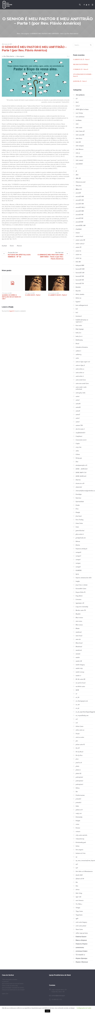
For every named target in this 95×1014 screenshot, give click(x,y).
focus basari (79, 516)
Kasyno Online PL (81, 592)
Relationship (79, 817)
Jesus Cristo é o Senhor (81, 585)
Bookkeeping (79, 340)
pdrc (77, 741)
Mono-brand (79, 643)
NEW (77, 690)
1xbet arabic (79, 128)
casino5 (77, 422)
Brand (77, 344)
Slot (77, 882)
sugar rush (78, 897)
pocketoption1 (79, 777)
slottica (77, 890)
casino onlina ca (80, 369)
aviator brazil (79, 236)
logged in (11, 311)
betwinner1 (79, 316)
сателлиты (80, 948)
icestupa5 (78, 560)
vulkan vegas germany (82, 933)
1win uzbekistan (80, 117)
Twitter (12, 246)
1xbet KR (78, 142)
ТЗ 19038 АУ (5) (80, 955)
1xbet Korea (79, 138)
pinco (77, 759)
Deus (77, 462)
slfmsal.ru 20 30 (80, 879)
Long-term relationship (82, 607)
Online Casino (79, 726)
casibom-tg (78, 354)
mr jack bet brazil (80, 683)
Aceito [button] (47, 1011)
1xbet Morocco (79, 149)
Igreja (77, 574)
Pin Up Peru (79, 755)
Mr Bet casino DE (80, 679)
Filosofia (78, 512)
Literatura (78, 599)
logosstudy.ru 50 (80, 603)
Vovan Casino (79, 929)
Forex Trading (79, 520)
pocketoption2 (79, 781)
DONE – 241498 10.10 (81, 469)
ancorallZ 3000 (80, 211)
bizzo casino (79, 325)
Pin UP (78, 748)
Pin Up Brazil (79, 752)
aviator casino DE (80, 240)
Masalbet (78, 614)
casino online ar (80, 373)
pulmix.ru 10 (79, 810)
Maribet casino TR (81, 610)
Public (77, 806)
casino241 (78, 404)
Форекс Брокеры (81, 958)
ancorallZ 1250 (79, 200)
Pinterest (19, 246)
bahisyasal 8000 (80, 265)
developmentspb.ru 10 (81, 465)
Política (78, 788)
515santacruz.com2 (80, 182)
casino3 (77, 418)
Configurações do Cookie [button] (84, 1008)
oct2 (77, 723)
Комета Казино (81, 937)
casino (77, 358)
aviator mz (78, 254)
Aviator (78, 233)
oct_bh (77, 697)
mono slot (78, 639)
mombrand (78, 632)
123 (76, 99)
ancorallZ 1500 (80, 204)
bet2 (77, 313)
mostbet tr (78, 676)
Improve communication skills (83, 578)
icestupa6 (78, 563)
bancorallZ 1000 (80, 269)
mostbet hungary (80, 665)
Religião (78, 821)
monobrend (79, 650)
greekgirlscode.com (81, 538)
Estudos (78, 505)
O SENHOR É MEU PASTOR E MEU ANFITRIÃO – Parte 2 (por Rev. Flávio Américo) (50, 257)
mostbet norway (80, 672)
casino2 (77, 400)
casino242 (78, 407)
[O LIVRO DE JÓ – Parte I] (35, 283)
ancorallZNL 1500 (80, 225)
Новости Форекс (81, 944)
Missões (77, 628)
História (78, 545)
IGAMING (79, 570)
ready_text (79, 813)
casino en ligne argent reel (83, 362)
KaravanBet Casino (81, 589)
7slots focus (78, 186)
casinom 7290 (79, 425)
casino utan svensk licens (82, 383)
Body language (80, 329)
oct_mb (78, 705)
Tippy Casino (79, 911)
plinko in (78, 770)
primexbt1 (78, 799)
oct (76, 694)
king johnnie (79, 596)
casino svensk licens (81, 380)
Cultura (78, 454)
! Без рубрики (80, 95)
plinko (77, 766)
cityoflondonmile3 (80, 433)
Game (77, 527)
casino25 (78, 411)
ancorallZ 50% (79, 215)
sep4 (77, 868)
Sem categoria (25, 34)
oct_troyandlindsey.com (82, 715)
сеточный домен (81, 951)
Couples (78, 444)
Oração (77, 734)
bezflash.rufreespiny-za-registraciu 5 (82, 321)
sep (76, 857)
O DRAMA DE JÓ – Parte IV (80, 69)
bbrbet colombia (80, 294)
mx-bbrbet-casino (80, 686)
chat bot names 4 (80, 429)
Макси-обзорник (81, 940)
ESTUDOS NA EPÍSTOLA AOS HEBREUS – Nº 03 (19, 256)
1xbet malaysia (80, 146)
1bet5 (77, 102)
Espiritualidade (80, 502)
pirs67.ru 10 (79, 763)
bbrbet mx (78, 298)
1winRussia (78, 120)
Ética (77, 509)
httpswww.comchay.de (81, 549)
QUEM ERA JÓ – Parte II (80, 81)
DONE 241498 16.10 (81, 476)
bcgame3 (78, 302)
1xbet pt (78, 153)
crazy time (78, 447)
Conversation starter (81, 440)
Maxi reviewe (79, 618)
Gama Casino (79, 523)
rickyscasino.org (80, 839)
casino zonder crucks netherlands (81, 388)
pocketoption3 (79, 784)
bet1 (77, 309)
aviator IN (78, 247)
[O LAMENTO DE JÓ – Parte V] (58, 283)
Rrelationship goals (81, 842)
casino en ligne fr (80, 365)
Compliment (79, 436)
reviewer (78, 832)
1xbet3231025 (79, 164)
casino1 (77, 396)
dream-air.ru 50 (80, 483)
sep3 (77, 864)
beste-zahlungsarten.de (82, 305)
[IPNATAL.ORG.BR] (89, 5)
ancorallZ (78, 193)
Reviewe (78, 828)
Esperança (78, 498)
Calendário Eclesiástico (82, 347)
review (77, 824)
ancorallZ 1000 (80, 196)
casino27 (78, 415)
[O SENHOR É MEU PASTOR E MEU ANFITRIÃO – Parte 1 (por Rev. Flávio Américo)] (35, 77)
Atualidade (79, 229)
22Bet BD (78, 178)
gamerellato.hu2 (80, 531)
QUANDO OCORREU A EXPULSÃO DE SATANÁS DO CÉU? (11, 297)
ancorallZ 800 (79, 222)
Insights (78, 581)
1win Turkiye (79, 113)
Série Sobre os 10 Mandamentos (84, 871)
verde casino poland (81, 926)
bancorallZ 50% (80, 276)
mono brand (79, 636)
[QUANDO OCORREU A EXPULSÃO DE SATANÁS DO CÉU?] (12, 283)
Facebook (4, 246)
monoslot (78, 654)
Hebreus (78, 541)
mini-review (79, 621)
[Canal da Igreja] (86, 5)
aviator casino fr (80, 244)
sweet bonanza (79, 900)
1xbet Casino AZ (80, 131)
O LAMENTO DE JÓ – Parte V (57, 295)
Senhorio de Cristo (80, 853)
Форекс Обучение (82, 962)
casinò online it (80, 376)
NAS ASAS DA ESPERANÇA (80, 64)
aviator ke (78, 251)
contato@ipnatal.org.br (58, 995)
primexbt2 (78, 803)
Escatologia (79, 494)
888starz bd (79, 189)
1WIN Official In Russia (82, 109)
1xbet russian (79, 157)
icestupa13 (78, 556)
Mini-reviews (79, 625)
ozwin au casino (80, 737)
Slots (77, 886)
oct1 (77, 719)
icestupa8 (78, 567)
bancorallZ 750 (80, 284)
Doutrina (78, 480)
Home (18, 34)
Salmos (77, 846)
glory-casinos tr (80, 534)
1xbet (77, 124)
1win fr (78, 106)
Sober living (79, 893)
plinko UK (78, 773)
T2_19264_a (79, 904)
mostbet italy (79, 668)
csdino (77, 451)
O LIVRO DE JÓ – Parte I (32, 295)
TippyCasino (79, 915)
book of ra (78, 333)
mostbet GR (79, 661)
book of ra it (79, 336)
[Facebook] (84, 5)
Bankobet (78, 287)
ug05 (77, 919)
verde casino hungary (81, 922)
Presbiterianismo (80, 795)
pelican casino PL (80, 744)
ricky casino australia (81, 835)
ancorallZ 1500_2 (80, 207)
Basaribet (78, 291)
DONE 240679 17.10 (81, 473)
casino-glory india (80, 393)
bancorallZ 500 (80, 280)
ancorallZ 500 (79, 218)
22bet (77, 175)
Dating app (79, 458)
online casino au (80, 730)
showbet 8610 (79, 875)
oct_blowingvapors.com (82, 701)
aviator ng (78, 258)
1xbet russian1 (79, 160)
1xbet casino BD (80, 135)
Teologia (78, 908)
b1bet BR (78, 262)
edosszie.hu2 (79, 487)
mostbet (78, 657)
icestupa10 (78, 552)
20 (76, 171)
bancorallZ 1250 (80, 273)
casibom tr (78, 351)
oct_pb (77, 708)
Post (77, 792)
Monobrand (79, 647)
